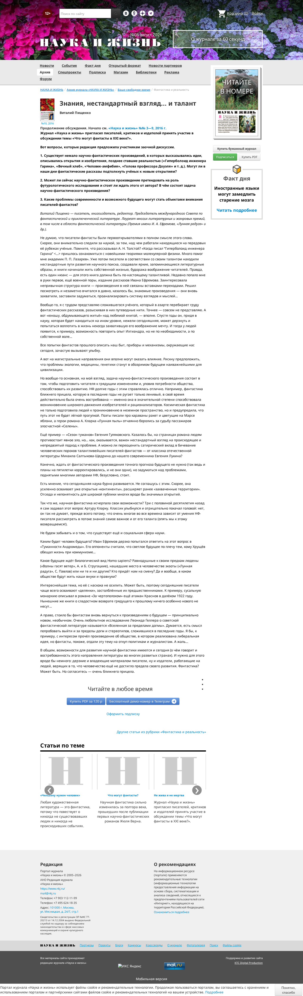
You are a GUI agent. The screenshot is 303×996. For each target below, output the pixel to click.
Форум (46, 79)
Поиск (214, 945)
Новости (47, 65)
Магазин (121, 72)
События (69, 65)
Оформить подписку (123, 714)
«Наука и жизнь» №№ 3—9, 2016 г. (137, 128)
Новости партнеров (165, 65)
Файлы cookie (232, 945)
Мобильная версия (151, 979)
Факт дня (93, 65)
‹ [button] (49, 790)
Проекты (104, 945)
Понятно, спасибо (288, 990)
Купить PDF (249, 157)
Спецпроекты (69, 72)
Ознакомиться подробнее (171, 912)
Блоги (119, 945)
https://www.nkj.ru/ (52, 889)
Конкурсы (134, 945)
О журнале (174, 945)
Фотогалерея (196, 945)
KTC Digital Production (249, 962)
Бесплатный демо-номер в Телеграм (140, 701)
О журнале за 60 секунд (218, 39)
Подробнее (214, 992)
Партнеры (87, 945)
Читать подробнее (237, 210)
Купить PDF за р (86, 701)
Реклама (171, 72)
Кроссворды (154, 945)
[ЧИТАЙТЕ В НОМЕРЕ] (236, 56)
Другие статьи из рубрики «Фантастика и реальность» (161, 732)
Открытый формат (125, 65)
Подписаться (225, 157)
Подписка (97, 72)
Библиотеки (146, 72)
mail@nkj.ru (48, 893)
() (237, 13)
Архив (45, 72)
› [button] (197, 790)
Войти (257, 13)
